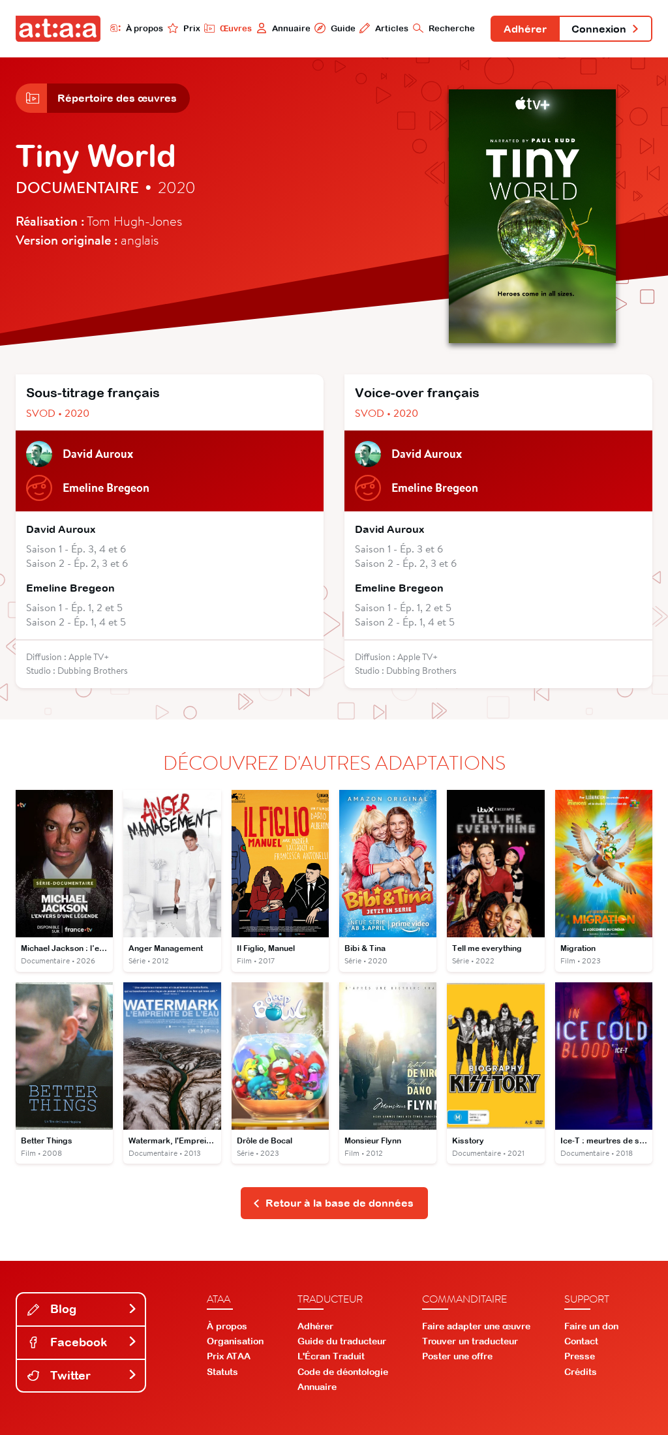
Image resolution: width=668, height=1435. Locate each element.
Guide (343, 28)
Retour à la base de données (340, 1203)
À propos (144, 28)
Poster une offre (457, 1356)
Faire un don (591, 1326)
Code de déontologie (342, 1372)
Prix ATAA (228, 1356)
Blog (61, 1309)
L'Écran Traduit (331, 1356)
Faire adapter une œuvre (476, 1326)
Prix (191, 28)
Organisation (235, 1341)
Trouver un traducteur (470, 1341)
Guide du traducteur (341, 1341)
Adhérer (525, 29)
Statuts (222, 1372)
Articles (391, 28)
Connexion (598, 29)
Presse (579, 1356)
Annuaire (291, 28)
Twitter (69, 1375)
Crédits (580, 1372)
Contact (581, 1341)
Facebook (77, 1342)
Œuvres (236, 28)
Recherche (452, 28)
